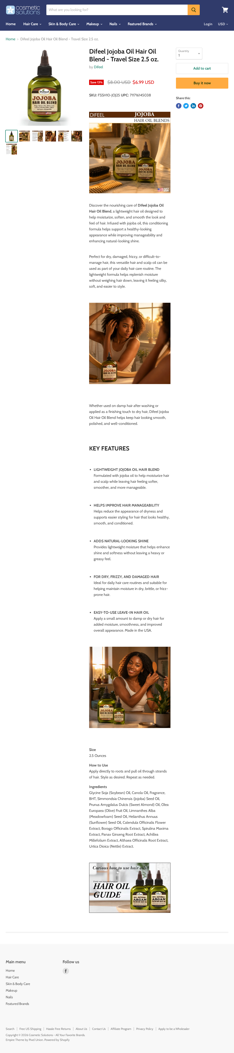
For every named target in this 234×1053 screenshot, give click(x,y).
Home (11, 24)
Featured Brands (141, 24)
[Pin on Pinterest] (200, 106)
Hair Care (31, 24)
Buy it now (202, 83)
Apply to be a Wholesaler (173, 1029)
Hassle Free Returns (58, 1029)
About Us (81, 1029)
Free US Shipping (30, 1029)
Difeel (98, 67)
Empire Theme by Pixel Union (24, 1040)
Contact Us (99, 1029)
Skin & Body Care (62, 24)
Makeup (93, 24)
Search (10, 1029)
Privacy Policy (144, 1029)
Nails (113, 24)
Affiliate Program (121, 1029)
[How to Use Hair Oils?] (129, 888)
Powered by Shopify (57, 1040)
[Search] (194, 10)
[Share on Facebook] (178, 106)
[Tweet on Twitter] (186, 106)
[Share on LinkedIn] (193, 106)
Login (208, 24)
